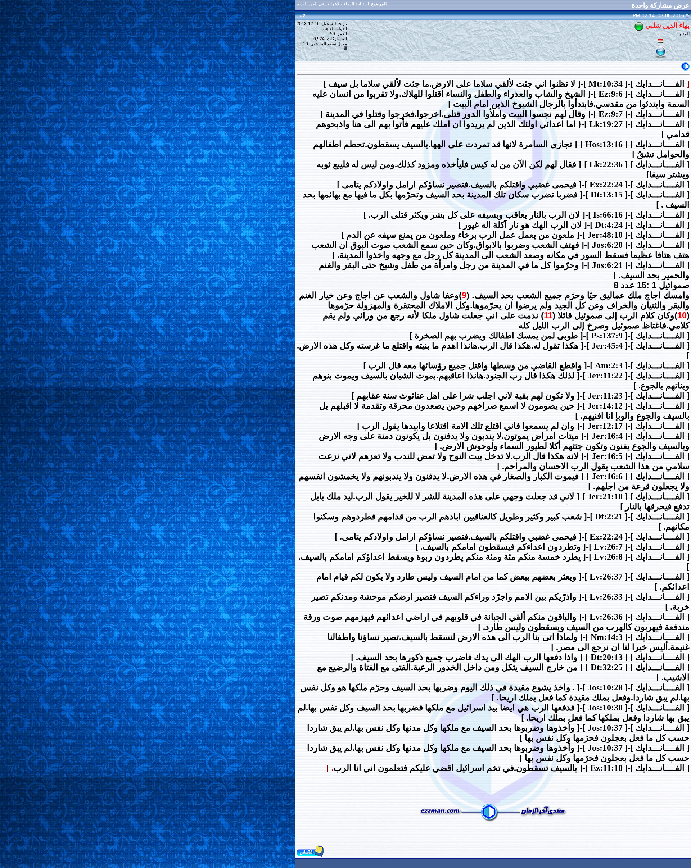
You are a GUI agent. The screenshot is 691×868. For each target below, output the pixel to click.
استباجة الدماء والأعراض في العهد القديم (333, 3)
